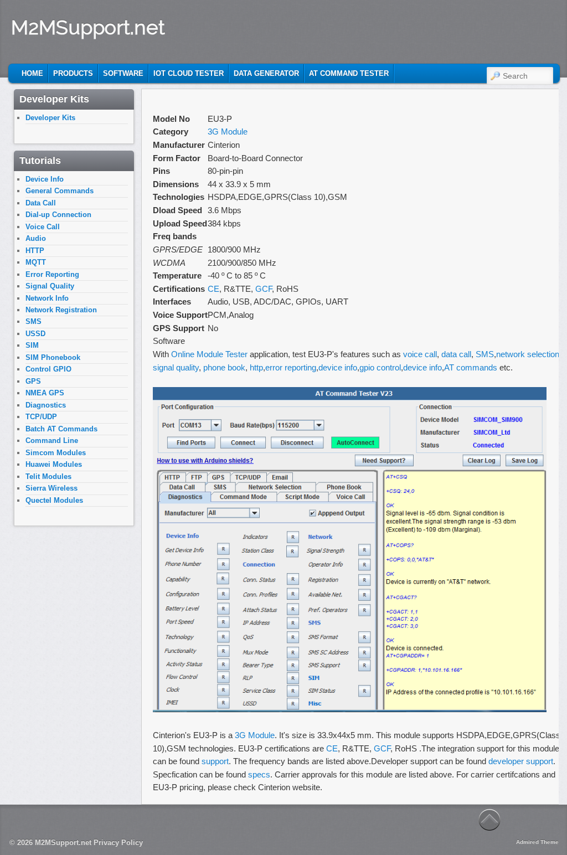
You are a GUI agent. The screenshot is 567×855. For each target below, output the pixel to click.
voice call (420, 354)
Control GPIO (48, 369)
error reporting (290, 367)
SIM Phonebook (52, 357)
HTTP (34, 250)
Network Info (47, 298)
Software (123, 73)
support (215, 761)
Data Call (40, 203)
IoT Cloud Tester (188, 73)
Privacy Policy (118, 842)
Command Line (51, 440)
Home (32, 73)
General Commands (59, 191)
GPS (33, 381)
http (256, 367)
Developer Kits (50, 118)
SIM (32, 345)
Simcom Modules (55, 453)
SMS (485, 354)
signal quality (176, 367)
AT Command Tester (349, 73)
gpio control (380, 367)
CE (213, 288)
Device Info (44, 179)
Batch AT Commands (61, 429)
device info (337, 367)
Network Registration (61, 310)
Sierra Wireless (51, 488)
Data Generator (266, 73)
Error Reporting (52, 274)
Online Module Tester (209, 354)
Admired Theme (537, 842)
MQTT (35, 262)
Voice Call (42, 227)
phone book (224, 367)
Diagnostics (45, 405)
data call (456, 354)
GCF (263, 288)
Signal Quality (49, 286)
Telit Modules (48, 476)
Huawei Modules (53, 464)
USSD (35, 333)
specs (259, 774)
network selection (527, 354)
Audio (35, 238)
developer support (520, 761)
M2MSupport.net (88, 27)
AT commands (470, 367)
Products (73, 73)
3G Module (228, 131)
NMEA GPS (44, 393)
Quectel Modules (54, 500)
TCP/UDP (41, 417)
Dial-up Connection (58, 214)
